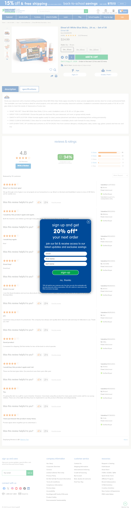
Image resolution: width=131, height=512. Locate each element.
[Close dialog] (88, 221)
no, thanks (65, 280)
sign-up (65, 272)
